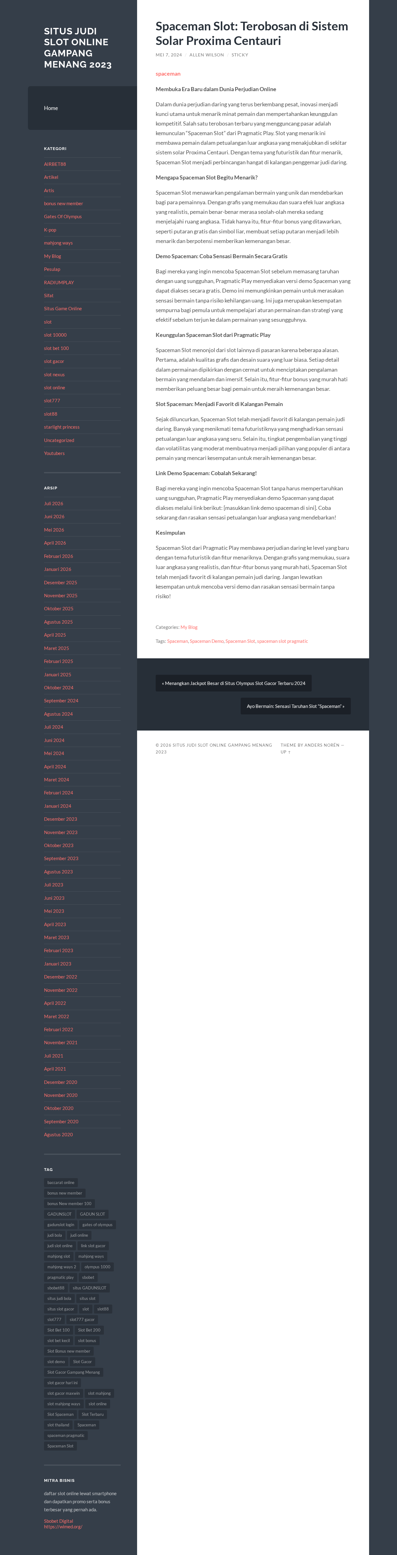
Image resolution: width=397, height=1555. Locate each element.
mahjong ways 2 (61, 1266)
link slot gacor (93, 1245)
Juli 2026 (53, 503)
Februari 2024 (58, 792)
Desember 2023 (60, 819)
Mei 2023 (54, 911)
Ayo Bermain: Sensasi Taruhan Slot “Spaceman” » (296, 706)
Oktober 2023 (59, 845)
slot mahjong (99, 1393)
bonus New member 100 (69, 1203)
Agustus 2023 (58, 871)
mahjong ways (58, 242)
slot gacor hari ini (62, 1382)
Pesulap (52, 269)
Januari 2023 (57, 963)
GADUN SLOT (92, 1214)
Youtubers (54, 453)
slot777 (52, 400)
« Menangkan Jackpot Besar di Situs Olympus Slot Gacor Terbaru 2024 (234, 683)
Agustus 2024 (58, 714)
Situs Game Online (63, 308)
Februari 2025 (58, 661)
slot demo (56, 1361)
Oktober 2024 (59, 687)
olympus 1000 (97, 1266)
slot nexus (54, 374)
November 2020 (61, 1095)
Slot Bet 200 (89, 1329)
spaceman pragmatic (65, 1435)
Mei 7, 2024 (169, 54)
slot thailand (58, 1424)
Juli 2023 (53, 884)
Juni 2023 (54, 898)
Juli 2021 (53, 1055)
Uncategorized (59, 440)
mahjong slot (58, 1256)
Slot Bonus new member (68, 1351)
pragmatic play (60, 1277)
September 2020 (61, 1121)
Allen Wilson (207, 54)
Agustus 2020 (58, 1134)
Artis (49, 190)
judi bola (54, 1235)
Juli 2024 (53, 727)
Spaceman (87, 1424)
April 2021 (55, 1068)
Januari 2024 (57, 806)
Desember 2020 (60, 1082)
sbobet (88, 1277)
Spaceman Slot (60, 1445)
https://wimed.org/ (63, 1526)
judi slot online (60, 1245)
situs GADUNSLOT (89, 1287)
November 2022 (61, 990)
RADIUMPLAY (59, 282)
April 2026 (55, 543)
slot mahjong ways (63, 1403)
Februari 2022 (58, 1029)
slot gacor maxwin (63, 1393)
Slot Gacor (82, 1361)
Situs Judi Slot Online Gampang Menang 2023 (78, 48)
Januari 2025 (57, 674)
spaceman (168, 73)
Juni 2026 (54, 516)
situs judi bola (59, 1298)
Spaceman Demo (207, 641)
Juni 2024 (54, 740)
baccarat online (60, 1182)
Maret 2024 (56, 779)
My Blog (52, 256)
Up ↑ (286, 751)
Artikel (51, 177)
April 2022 (55, 1003)
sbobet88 (56, 1287)
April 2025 (55, 635)
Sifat (49, 295)
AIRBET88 (55, 164)
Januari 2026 (57, 569)
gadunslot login (60, 1224)
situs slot (88, 1298)
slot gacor (54, 361)
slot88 (50, 414)
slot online (54, 387)
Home (51, 108)
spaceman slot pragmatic (282, 641)
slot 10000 (55, 335)
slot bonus (87, 1340)
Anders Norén (322, 745)
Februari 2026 (58, 556)
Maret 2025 (56, 648)
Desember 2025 (60, 582)
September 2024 (61, 700)
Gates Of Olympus (63, 216)
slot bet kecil (58, 1340)
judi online (79, 1235)
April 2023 (55, 924)
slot (48, 322)
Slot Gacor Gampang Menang (73, 1372)
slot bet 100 (56, 348)
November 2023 (61, 832)
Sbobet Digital (58, 1521)
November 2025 (61, 595)
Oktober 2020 (59, 1108)
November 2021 (61, 1042)
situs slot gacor (60, 1308)
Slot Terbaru (93, 1414)
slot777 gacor (82, 1319)
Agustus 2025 (58, 622)
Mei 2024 (54, 753)
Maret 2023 (56, 937)
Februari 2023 (58, 950)
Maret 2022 (56, 1016)
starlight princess (62, 427)
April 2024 (55, 766)
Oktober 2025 (59, 608)
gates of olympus (98, 1224)
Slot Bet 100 (58, 1329)
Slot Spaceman (60, 1414)
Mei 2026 (54, 529)
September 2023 (61, 858)
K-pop (50, 229)
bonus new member (63, 203)
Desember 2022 (60, 976)
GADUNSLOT (59, 1214)
